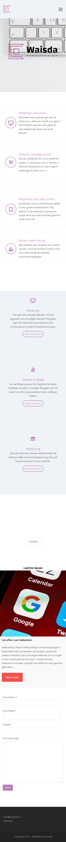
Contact (33, 541)
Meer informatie (33, 334)
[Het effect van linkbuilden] (33, 603)
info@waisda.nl (12, 817)
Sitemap (7, 820)
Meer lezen (12, 677)
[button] (61, 9)
